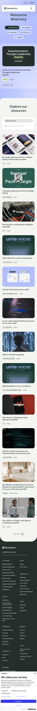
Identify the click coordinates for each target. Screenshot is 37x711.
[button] (31, 2)
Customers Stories (7, 630)
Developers (23, 610)
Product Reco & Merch (8, 575)
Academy (5, 633)
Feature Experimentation (9, 613)
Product (22, 607)
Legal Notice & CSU (25, 656)
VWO (3, 657)
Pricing (22, 564)
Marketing (23, 605)
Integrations (5, 589)
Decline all (18, 705)
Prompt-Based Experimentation (7, 603)
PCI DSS (22, 659)
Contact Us (23, 635)
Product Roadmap (7, 638)
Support (22, 638)
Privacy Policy (24, 653)
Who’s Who (5, 644)
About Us (22, 630)
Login (25, 2)
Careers (22, 633)
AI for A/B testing (7, 616)
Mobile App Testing (8, 572)
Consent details (6, 696)
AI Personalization (7, 587)
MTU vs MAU (23, 567)
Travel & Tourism (25, 589)
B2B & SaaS (23, 594)
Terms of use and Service (25, 650)
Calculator (5, 641)
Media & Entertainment (26, 591)
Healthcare (23, 577)
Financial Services (25, 580)
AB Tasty (4, 660)
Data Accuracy (6, 578)
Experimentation (7, 564)
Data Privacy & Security (9, 581)
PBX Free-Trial (6, 570)
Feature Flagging (7, 607)
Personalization (6, 610)
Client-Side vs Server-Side (8, 619)
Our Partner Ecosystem (9, 671)
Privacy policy (21, 696)
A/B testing (5, 600)
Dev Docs (5, 635)
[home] (10, 8)
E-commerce (23, 583)
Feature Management (8, 567)
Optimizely (5, 654)
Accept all (18, 701)
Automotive (23, 586)
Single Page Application (9, 584)
